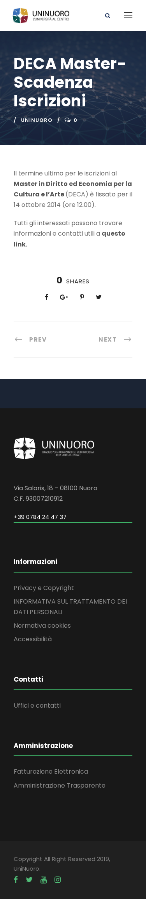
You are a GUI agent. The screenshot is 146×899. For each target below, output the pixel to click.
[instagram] (58, 880)
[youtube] (43, 880)
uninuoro (37, 120)
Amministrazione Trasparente (60, 785)
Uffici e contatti (37, 705)
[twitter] (29, 880)
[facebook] (16, 880)
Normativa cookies (42, 625)
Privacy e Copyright (44, 587)
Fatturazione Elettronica (51, 771)
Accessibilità (33, 639)
